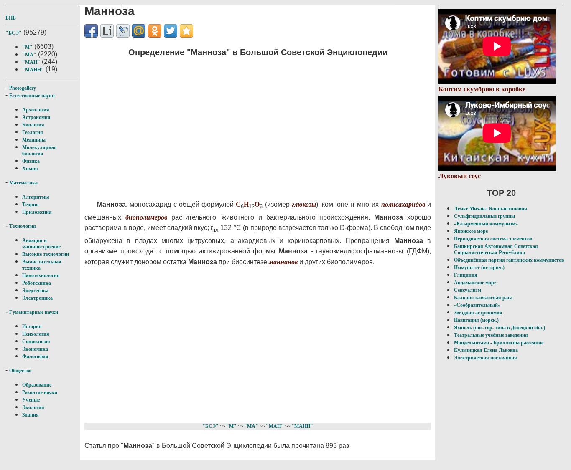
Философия (35, 356)
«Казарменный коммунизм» (486, 224)
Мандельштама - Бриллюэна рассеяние (498, 343)
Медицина (34, 140)
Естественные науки (32, 96)
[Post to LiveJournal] (123, 31)
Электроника (37, 298)
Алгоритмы (35, 197)
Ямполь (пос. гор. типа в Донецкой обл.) (499, 328)
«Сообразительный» (477, 305)
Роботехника (36, 283)
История (32, 326)
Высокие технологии (45, 254)
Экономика (35, 349)
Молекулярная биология (39, 150)
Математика (23, 183)
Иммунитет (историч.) (479, 267)
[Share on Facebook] (91, 31)
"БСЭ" (13, 33)
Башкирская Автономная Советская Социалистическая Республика (496, 249)
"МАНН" (33, 70)
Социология (36, 341)
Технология (22, 226)
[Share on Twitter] (170, 31)
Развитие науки (39, 392)
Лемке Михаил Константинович (490, 209)
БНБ (10, 18)
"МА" (29, 55)
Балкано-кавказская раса (483, 298)
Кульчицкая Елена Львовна (486, 350)
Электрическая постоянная (485, 358)
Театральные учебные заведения (491, 335)
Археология (35, 110)
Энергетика (35, 290)
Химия (30, 169)
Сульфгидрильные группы (484, 216)
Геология (32, 132)
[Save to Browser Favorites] (186, 31)
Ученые (31, 400)
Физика (31, 161)
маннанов (283, 261)
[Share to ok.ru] (154, 31)
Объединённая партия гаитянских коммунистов (509, 260)
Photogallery (22, 88)
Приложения (37, 212)
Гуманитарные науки (33, 312)
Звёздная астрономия (478, 313)
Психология (35, 334)
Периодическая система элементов (493, 239)
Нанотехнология (41, 275)
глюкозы (304, 204)
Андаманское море (475, 283)
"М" (27, 47)
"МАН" (31, 62)
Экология (33, 407)
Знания (30, 415)
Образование (36, 385)
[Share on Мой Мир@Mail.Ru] (138, 31)
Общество (20, 371)
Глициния (465, 275)
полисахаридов (403, 204)
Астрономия (36, 117)
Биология (33, 125)
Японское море (471, 231)
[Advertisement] (243, 123)
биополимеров (146, 217)
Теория (30, 204)
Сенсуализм (467, 290)
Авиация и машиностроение (41, 244)
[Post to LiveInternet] (107, 31)
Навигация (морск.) (476, 320)
